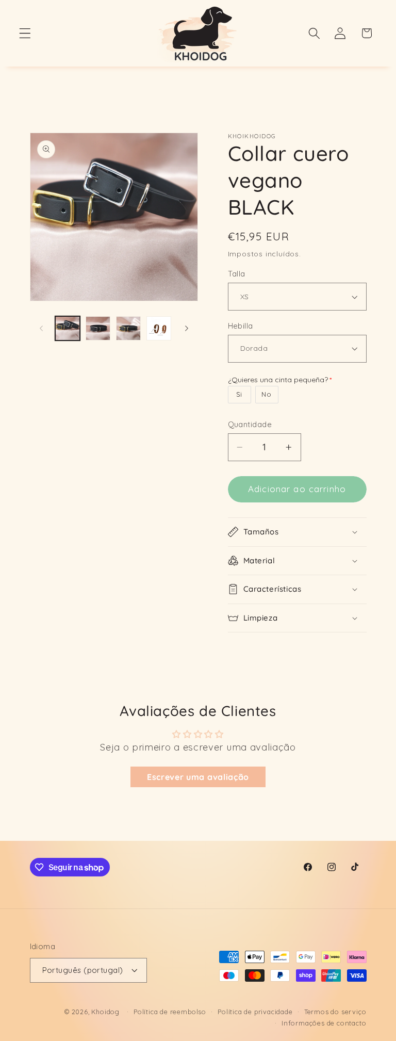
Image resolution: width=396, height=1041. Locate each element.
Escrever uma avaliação (198, 777)
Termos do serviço (335, 1011)
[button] (25, 33)
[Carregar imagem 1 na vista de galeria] (67, 328)
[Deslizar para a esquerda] (41, 328)
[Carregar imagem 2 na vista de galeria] (98, 328)
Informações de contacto (324, 1023)
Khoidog (105, 1011)
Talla (236, 274)
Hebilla (240, 326)
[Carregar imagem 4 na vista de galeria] (158, 328)
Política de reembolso (170, 1011)
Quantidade (250, 424)
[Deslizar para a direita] (186, 328)
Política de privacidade (255, 1011)
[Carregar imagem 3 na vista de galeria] (128, 328)
